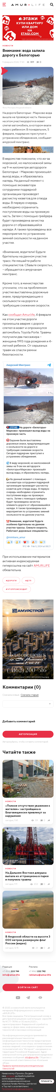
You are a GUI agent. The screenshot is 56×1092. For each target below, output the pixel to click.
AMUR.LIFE (42, 565)
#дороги (11, 581)
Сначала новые (10, 694)
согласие (10, 1076)
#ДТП (28, 581)
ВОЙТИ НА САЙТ (28, 987)
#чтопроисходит (16, 589)
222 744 (10, 971)
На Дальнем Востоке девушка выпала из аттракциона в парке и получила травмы (27, 876)
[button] (40, 998)
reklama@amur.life (40, 974)
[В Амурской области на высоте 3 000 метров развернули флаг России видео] (49, 948)
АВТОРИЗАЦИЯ (28, 734)
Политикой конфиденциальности (17, 1089)
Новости (7, 45)
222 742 (37, 971)
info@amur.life (11, 974)
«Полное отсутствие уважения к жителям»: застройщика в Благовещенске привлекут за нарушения (27, 810)
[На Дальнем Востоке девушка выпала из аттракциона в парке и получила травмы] (49, 884)
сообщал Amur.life (21, 314)
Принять (46, 1081)
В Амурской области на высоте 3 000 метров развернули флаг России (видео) (27, 940)
